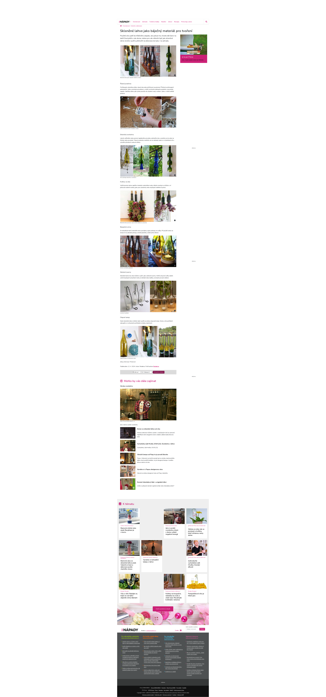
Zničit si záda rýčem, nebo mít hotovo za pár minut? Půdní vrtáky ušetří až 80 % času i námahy (153, 671)
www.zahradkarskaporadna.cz (130, 638)
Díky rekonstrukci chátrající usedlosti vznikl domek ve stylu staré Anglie (173, 644)
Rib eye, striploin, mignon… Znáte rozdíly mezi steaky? (195, 653)
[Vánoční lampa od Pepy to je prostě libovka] (127, 458)
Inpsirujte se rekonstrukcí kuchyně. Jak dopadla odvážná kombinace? (173, 657)
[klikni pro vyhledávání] (206, 21)
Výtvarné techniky (129, 525)
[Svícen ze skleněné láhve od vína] (127, 433)
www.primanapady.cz (192, 638)
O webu (177, 630)
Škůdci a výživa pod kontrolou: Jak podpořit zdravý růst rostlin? (131, 669)
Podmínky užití (158, 695)
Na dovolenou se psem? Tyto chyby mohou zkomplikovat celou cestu (195, 658)
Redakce (156, 366)
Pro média (178, 687)
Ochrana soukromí (167, 695)
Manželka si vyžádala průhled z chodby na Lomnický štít (173, 663)
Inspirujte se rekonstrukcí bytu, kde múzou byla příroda (173, 667)
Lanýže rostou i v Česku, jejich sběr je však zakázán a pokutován (131, 642)
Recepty (176, 22)
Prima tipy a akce (186, 22)
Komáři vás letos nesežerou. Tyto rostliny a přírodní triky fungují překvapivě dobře (195, 665)
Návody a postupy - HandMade (128, 558)
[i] (148, 61)
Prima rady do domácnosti (199, 525)
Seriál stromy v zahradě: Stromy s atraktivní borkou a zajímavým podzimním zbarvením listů (130, 657)
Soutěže (184, 687)
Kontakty (164, 687)
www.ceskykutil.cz (148, 638)
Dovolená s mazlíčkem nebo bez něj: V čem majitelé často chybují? (196, 642)
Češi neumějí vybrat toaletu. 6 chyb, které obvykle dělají (152, 642)
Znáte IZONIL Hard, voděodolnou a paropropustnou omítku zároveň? (174, 651)
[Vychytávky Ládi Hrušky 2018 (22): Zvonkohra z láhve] (127, 445)
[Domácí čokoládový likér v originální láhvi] (127, 484)
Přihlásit (202, 629)
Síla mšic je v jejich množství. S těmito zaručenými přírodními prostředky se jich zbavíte (130, 663)
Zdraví (170, 22)
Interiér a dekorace (153, 557)
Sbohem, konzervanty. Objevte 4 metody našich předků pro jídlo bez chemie (195, 647)
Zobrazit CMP (180, 695)
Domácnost (136, 22)
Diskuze (147, 372)
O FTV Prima (151, 690)
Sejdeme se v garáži (170, 671)
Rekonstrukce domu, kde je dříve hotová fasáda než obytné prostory (152, 652)
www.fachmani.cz (169, 639)
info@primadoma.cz (151, 630)
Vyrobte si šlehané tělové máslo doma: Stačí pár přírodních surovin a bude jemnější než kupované (195, 672)
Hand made (173, 525)
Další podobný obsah (163, 609)
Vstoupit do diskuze (159, 372)
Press (156, 690)
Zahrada (144, 22)
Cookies (174, 695)
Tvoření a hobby (154, 22)
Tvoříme (122, 525)
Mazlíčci (163, 22)
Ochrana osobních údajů (148, 695)
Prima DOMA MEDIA (156, 687)
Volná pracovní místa (179, 690)
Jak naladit (166, 690)
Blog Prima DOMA (171, 687)
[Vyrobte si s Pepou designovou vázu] (127, 471)
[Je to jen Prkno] (193, 45)
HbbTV (171, 690)
